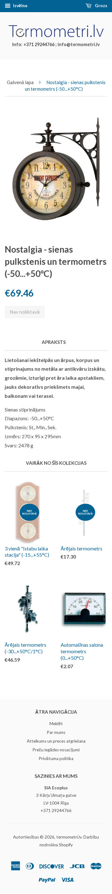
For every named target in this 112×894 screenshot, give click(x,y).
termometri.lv (69, 837)
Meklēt (56, 723)
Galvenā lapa (20, 82)
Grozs (100, 5)
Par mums (56, 732)
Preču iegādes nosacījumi (56, 749)
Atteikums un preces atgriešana (56, 741)
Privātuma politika (56, 758)
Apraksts (54, 342)
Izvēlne (19, 5)
